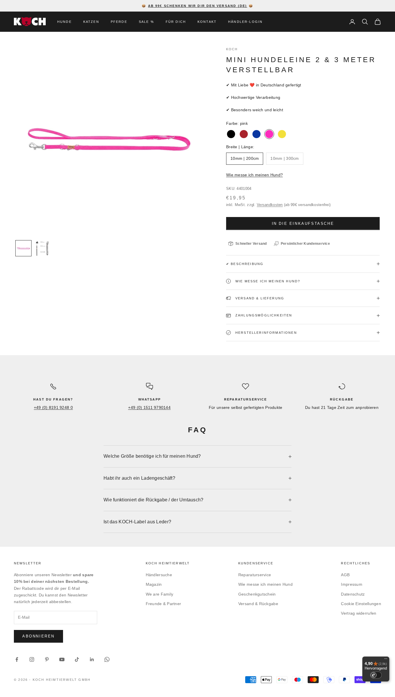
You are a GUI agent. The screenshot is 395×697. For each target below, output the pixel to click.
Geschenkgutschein (257, 594)
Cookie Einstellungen (361, 603)
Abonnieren (38, 636)
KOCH (232, 49)
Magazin (154, 584)
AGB (345, 574)
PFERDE (119, 21)
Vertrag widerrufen (358, 613)
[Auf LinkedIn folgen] (92, 659)
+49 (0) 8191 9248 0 (53, 407)
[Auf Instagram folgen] (32, 659)
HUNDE (64, 21)
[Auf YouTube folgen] (62, 659)
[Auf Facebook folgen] (17, 659)
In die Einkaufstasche (303, 223)
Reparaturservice (254, 574)
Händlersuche (159, 574)
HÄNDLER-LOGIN (245, 21)
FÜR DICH (176, 21)
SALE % (146, 21)
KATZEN (91, 21)
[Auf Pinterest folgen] (47, 659)
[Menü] (385, 660)
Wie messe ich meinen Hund (265, 584)
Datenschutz (353, 594)
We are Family (159, 594)
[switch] (376, 675)
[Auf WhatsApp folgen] (107, 659)
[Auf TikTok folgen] (77, 659)
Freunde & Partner (163, 603)
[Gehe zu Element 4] (23, 248)
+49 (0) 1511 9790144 (149, 407)
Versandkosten (270, 205)
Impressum (351, 584)
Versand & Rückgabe (258, 603)
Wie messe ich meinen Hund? (254, 175)
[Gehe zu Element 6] (42, 248)
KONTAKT (207, 21)
